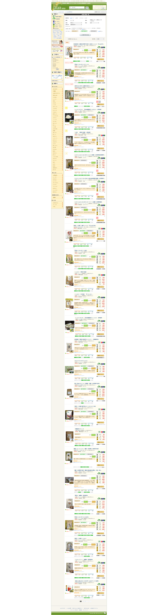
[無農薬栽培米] (103, 47)
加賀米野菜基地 (79, 582)
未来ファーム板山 (79, 450)
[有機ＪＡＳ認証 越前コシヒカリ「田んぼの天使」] (69, 235)
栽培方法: (67, 24)
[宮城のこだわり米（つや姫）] (69, 259)
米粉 (61, 32)
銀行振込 (94, 28)
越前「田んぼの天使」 (79, 45)
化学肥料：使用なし (58, 25)
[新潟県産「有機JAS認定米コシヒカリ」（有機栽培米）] (69, 348)
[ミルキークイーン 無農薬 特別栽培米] (69, 568)
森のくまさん (58, 145)
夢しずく (58, 154)
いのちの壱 (58, 108)
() (81, 18)
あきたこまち (58, 106)
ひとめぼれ (58, 97)
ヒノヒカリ (58, 99)
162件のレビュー (79, 286)
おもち (57, 34)
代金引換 (54, 61)
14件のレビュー (79, 571)
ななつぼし (58, 121)
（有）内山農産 (79, 340)
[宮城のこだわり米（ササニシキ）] (69, 73)
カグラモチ (58, 180)
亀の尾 (58, 151)
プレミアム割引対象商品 (57, 38)
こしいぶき (58, 119)
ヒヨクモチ (58, 184)
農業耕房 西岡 (79, 87)
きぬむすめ (58, 141)
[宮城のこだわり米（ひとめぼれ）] (69, 525)
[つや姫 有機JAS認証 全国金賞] (69, 141)
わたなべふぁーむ (80, 362)
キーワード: (68, 26)
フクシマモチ (58, 190)
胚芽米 (61, 31)
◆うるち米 (54, 86)
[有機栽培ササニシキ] (69, 436)
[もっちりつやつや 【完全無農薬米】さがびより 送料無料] (69, 118)
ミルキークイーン (58, 93)
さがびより (58, 117)
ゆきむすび (58, 158)
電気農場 (79, 430)
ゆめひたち (58, 136)
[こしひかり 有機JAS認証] (69, 281)
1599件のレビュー (79, 169)
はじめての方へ (62, 608)
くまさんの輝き (58, 156)
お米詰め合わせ (58, 202)
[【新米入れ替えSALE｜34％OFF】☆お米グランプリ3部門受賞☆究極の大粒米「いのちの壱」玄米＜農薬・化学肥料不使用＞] (69, 588)
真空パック (59, 35)
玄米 (53, 31)
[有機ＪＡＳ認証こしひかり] (69, 547)
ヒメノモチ (58, 177)
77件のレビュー (79, 551)
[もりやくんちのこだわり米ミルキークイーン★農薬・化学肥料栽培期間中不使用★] (69, 211)
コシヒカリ (58, 88)
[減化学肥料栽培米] (104, 89)
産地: (86, 22)
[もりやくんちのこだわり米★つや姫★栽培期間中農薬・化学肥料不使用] (69, 188)
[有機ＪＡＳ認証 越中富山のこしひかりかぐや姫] (69, 415)
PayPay (54, 66)
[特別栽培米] (99, 47)
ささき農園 (79, 471)
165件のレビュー (79, 375)
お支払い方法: (68, 28)
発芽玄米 (54, 32)
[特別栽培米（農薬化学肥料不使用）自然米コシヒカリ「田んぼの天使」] (69, 52)
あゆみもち (58, 188)
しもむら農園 (80, 319)
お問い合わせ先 (86, 608)
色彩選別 (55, 36)
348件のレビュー (79, 420)
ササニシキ (58, 95)
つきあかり (58, 112)
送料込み (54, 58)
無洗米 (58, 32)
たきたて (58, 143)
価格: (86, 20)
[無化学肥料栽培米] (104, 47)
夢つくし (58, 125)
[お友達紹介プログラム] (57, 51)
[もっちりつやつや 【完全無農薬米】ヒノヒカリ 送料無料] (69, 326)
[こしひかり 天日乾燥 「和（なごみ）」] (69, 303)
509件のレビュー (79, 146)
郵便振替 (54, 65)
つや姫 (58, 91)
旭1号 (58, 162)
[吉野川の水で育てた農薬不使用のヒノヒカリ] (69, 95)
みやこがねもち (58, 182)
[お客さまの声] (57, 43)
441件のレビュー (79, 216)
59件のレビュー (79, 530)
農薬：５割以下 (57, 23)
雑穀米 (61, 34)
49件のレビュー (79, 308)
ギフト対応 (59, 36)
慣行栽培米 (56, 28)
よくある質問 (69, 608)
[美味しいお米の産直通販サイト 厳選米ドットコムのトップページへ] (58, 10)
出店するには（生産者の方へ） (77, 608)
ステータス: (68, 31)
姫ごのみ (58, 169)
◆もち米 (54, 172)
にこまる (58, 104)
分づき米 (57, 31)
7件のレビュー (79, 331)
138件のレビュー (79, 124)
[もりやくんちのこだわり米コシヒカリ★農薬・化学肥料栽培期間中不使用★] (69, 164)
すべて (73, 18)
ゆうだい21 (58, 110)
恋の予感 (58, 147)
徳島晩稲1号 (58, 167)
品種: (66, 22)
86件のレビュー (79, 440)
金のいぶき (58, 123)
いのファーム (79, 133)
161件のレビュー (79, 193)
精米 (77, 18)
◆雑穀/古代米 (55, 195)
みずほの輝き (58, 128)
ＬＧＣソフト (58, 138)
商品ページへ (100, 59)
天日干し (55, 35)
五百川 (58, 164)
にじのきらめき (58, 115)
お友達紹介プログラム (94, 608)
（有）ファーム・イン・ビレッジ (82, 156)
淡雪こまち (58, 132)
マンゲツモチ (58, 186)
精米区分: (67, 18)
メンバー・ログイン (97, 8)
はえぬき (58, 102)
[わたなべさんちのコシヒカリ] (69, 369)
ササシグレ (58, 160)
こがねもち (58, 175)
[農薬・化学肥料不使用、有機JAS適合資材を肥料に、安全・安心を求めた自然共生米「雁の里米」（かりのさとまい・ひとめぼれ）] (69, 480)
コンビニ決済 (55, 67)
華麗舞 (58, 130)
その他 (58, 206)
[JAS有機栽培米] (100, 135)
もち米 (54, 34)
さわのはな (58, 149)
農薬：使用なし (57, 21)
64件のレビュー (79, 398)
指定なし (85, 29)
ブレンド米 (58, 204)
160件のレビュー (78, 241)
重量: (66, 20)
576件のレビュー (79, 352)
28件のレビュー (78, 462)
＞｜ (90, 601)
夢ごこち (58, 134)
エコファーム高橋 (80, 251)
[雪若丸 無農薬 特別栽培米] (69, 504)
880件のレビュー (79, 77)
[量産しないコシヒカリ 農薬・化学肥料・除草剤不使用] (69, 457)
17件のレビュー (79, 487)
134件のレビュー (79, 100)
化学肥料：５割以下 (58, 26)
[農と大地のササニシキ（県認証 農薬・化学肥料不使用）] (69, 393)
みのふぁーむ (79, 407)
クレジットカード (56, 62)
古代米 (58, 197)
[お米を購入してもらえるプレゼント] (57, 47)
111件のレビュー (79, 263)
